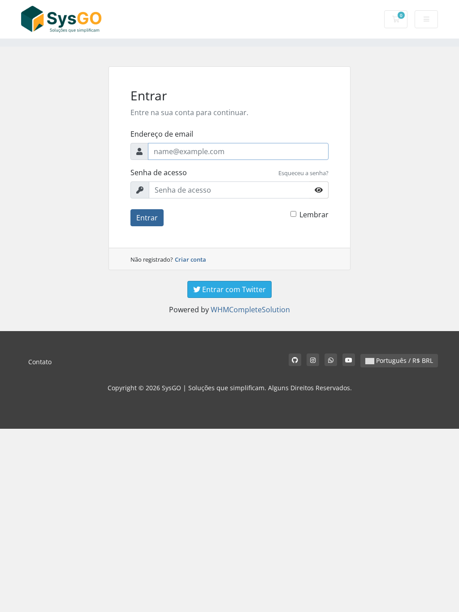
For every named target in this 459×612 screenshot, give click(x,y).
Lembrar (314, 215)
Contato (40, 362)
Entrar (147, 218)
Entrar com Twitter (233, 289)
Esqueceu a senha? (303, 173)
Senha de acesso (158, 172)
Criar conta (190, 259)
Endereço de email (161, 134)
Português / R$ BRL (403, 360)
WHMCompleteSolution (250, 310)
